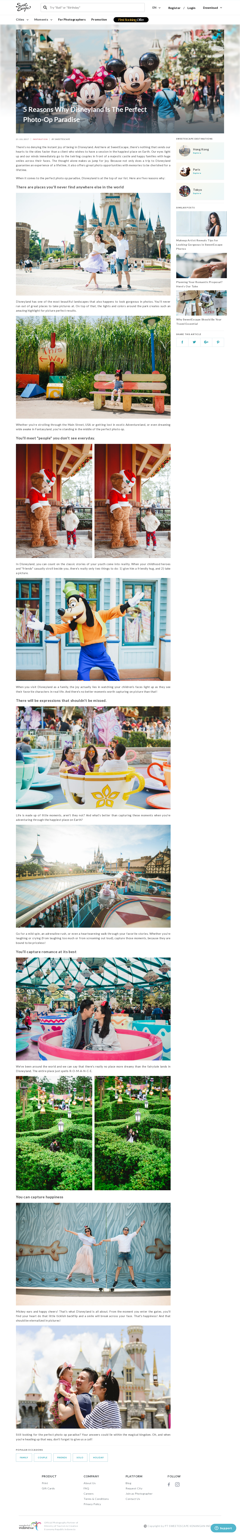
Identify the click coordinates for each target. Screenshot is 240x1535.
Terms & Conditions (96, 1498)
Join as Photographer (139, 1493)
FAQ (86, 1488)
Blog (128, 1483)
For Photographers (72, 19)
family (24, 1457)
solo (80, 1457)
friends (62, 1457)
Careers (89, 1493)
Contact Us (133, 1498)
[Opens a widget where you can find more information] (223, 1528)
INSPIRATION (40, 139)
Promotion (99, 19)
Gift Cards (48, 1488)
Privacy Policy (92, 1504)
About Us (90, 1483)
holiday (98, 1457)
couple (42, 1457)
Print (45, 1483)
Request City (134, 1488)
